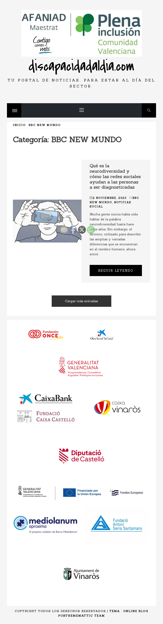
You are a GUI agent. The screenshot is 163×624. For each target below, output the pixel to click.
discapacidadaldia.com (81, 66)
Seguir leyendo (115, 270)
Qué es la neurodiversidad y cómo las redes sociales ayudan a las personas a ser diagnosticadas (115, 176)
